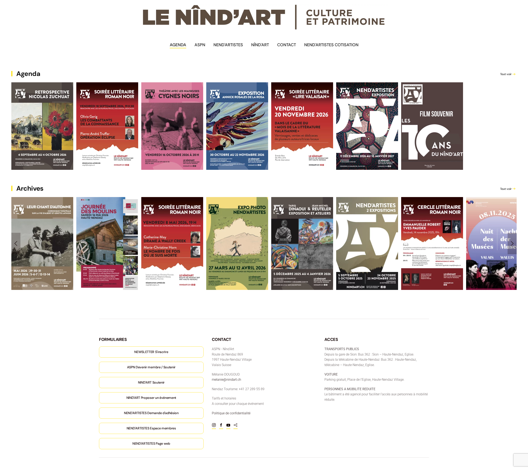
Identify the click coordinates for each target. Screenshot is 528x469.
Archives (30, 188)
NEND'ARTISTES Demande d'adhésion (151, 413)
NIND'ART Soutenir (151, 382)
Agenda (28, 73)
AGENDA (178, 44)
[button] (15, 243)
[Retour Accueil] (264, 17)
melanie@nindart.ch (226, 380)
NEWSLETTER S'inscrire (151, 352)
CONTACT (286, 44)
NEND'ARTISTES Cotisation (331, 44)
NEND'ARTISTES (228, 44)
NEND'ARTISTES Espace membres (151, 428)
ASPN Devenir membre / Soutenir (151, 367)
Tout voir (506, 74)
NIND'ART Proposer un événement (151, 398)
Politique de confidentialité (231, 413)
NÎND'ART (260, 44)
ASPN (199, 44)
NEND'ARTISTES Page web (151, 443)
